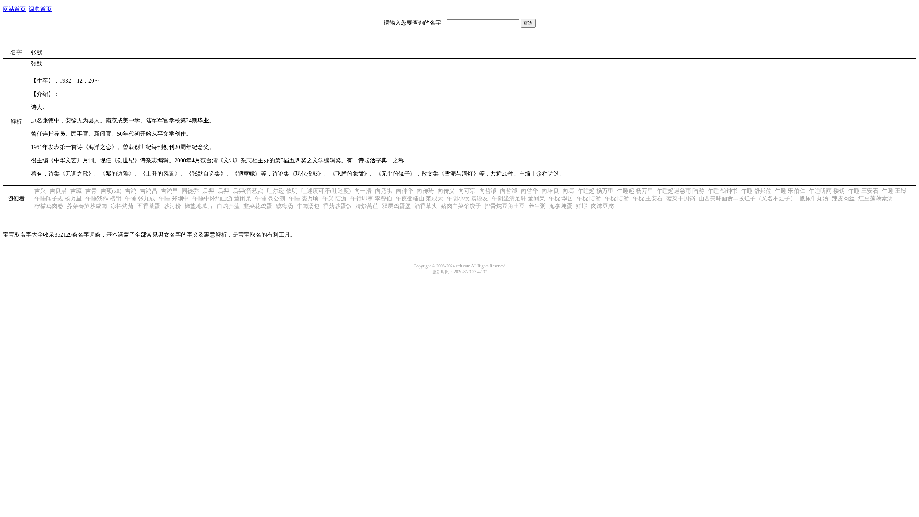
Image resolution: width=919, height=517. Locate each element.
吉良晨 (58, 191)
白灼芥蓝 (228, 206)
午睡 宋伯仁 (790, 191)
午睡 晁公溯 (270, 198)
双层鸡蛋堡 (396, 206)
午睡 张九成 (140, 198)
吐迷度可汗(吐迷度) (326, 191)
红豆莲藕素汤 (875, 198)
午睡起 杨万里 (596, 191)
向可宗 (467, 191)
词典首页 (40, 9)
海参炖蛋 (560, 206)
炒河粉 (172, 206)
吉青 (91, 191)
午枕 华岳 (561, 198)
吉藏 (76, 191)
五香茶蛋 (148, 206)
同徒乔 (190, 191)
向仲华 (404, 191)
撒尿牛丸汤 (813, 198)
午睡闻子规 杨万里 (58, 198)
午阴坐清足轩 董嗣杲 (518, 198)
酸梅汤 (284, 206)
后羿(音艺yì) (248, 191)
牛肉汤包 (308, 206)
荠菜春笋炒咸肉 (87, 206)
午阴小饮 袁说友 (467, 198)
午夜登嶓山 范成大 (419, 198)
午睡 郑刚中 (174, 198)
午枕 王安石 (648, 198)
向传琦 (425, 191)
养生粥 (537, 206)
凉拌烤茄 (122, 206)
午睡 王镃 (894, 191)
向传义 (446, 191)
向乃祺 (383, 191)
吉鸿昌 (148, 191)
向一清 (363, 191)
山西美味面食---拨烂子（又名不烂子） (747, 198)
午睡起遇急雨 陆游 (680, 191)
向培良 (550, 191)
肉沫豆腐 (602, 206)
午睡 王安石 (863, 191)
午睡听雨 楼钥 (827, 191)
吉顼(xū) (111, 191)
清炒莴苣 (366, 206)
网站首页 (14, 9)
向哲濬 (487, 191)
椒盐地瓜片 (199, 206)
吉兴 (40, 191)
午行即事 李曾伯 (371, 198)
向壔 (568, 191)
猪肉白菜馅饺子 (461, 206)
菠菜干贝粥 (680, 198)
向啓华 (529, 191)
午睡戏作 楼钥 (103, 198)
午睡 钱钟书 (723, 191)
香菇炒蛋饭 (337, 206)
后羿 (208, 191)
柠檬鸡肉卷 (48, 206)
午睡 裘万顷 (304, 198)
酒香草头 (425, 206)
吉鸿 (130, 191)
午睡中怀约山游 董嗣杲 (221, 198)
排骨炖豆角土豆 (505, 206)
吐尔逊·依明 (282, 191)
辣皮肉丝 (843, 198)
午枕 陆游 (589, 198)
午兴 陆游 (334, 198)
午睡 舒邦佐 (756, 191)
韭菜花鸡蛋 (257, 206)
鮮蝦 (581, 206)
